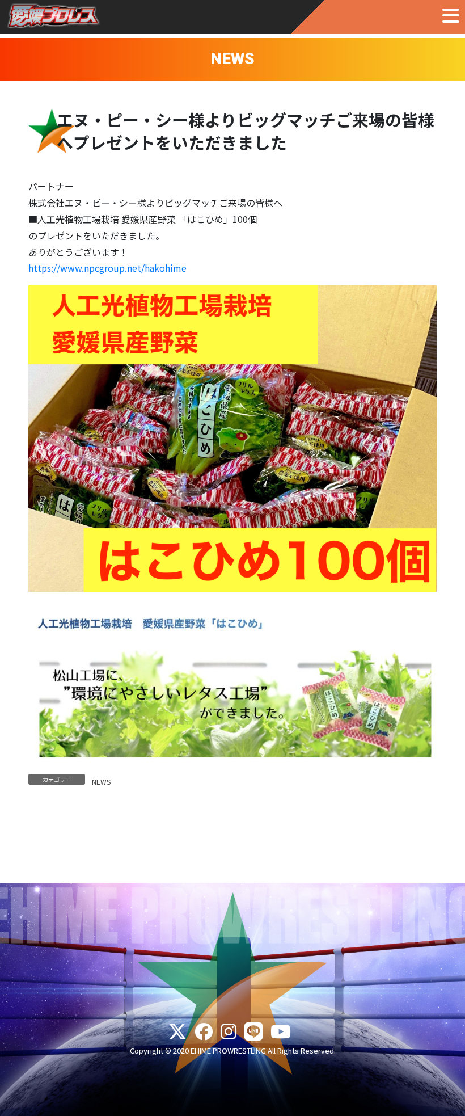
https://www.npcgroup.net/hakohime (107, 268)
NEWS (101, 781)
